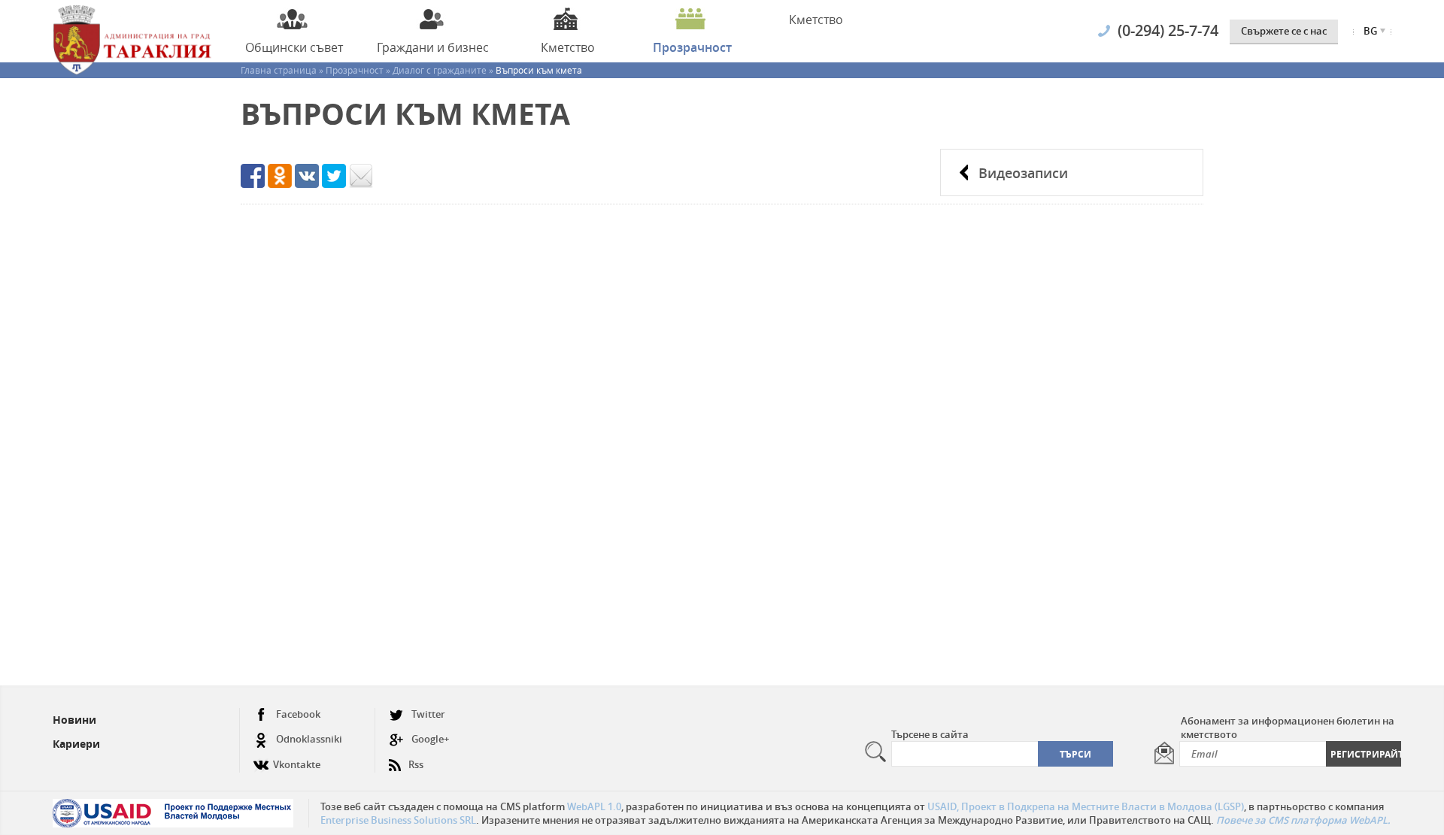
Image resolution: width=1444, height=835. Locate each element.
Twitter (428, 714)
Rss (415, 764)
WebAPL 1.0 (594, 806)
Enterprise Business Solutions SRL (398, 820)
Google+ (430, 739)
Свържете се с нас (1284, 31)
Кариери (76, 744)
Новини (74, 719)
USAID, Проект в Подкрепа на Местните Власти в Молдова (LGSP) (1085, 806)
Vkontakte (296, 764)
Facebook (298, 714)
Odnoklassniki (309, 739)
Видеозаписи (1023, 173)
